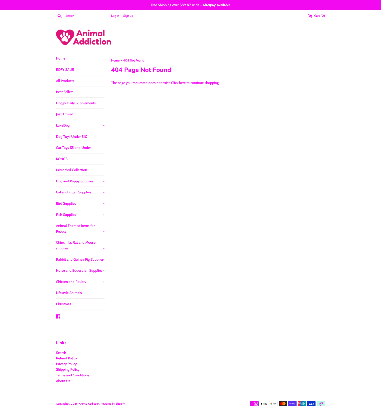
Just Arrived (64, 114)
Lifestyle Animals (69, 293)
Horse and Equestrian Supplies (80, 270)
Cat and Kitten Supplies (80, 192)
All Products (65, 81)
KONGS (61, 159)
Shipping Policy (67, 369)
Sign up (128, 16)
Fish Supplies (80, 215)
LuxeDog (80, 125)
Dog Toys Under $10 (71, 137)
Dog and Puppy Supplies (80, 181)
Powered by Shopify (113, 403)
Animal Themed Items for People (80, 229)
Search (61, 353)
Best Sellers (64, 92)
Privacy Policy (66, 364)
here (182, 83)
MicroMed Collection (71, 170)
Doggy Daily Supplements (76, 103)
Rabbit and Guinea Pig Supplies (80, 259)
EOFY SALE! (65, 69)
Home (60, 58)
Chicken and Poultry (80, 282)
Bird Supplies (80, 203)
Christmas (63, 304)
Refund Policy (66, 358)
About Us (63, 381)
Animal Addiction (89, 403)
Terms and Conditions (72, 375)
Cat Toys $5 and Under (73, 148)
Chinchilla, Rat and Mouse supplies (80, 245)
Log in (115, 16)
